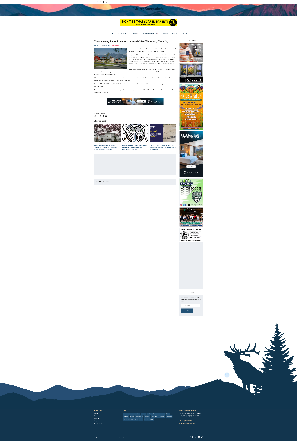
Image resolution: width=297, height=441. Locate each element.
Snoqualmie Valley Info (109, 143)
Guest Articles (156, 413)
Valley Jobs (97, 421)
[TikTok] (103, 116)
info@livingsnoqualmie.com (185, 420)
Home (111, 33)
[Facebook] (98, 116)
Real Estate (147, 416)
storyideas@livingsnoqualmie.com (187, 421)
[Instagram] (101, 116)
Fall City (149, 413)
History (162, 413)
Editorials (144, 413)
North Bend (126, 416)
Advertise (96, 418)
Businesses (126, 413)
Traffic (165, 33)
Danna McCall (108, 45)
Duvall (138, 413)
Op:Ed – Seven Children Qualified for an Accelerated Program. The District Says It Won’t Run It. (163, 147)
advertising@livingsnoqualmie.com (187, 423)
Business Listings (98, 423)
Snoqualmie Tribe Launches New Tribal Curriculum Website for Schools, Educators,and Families (134, 147)
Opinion (134, 33)
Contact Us (97, 426)
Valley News (122, 33)
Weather (96, 413)
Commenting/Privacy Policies (121, 437)
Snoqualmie (169, 416)
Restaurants (154, 416)
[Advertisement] (135, 165)
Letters (168, 413)
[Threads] (95, 116)
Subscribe (187, 311)
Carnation (133, 413)
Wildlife (151, 419)
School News (115, 45)
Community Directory (149, 33)
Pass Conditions (139, 416)
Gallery (184, 33)
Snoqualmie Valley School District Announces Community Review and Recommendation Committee (105, 147)
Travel (141, 419)
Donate (96, 416)
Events (174, 33)
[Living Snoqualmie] (148, 9)
